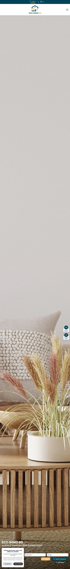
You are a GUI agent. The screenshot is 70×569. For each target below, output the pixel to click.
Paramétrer (7, 564)
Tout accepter (18, 564)
